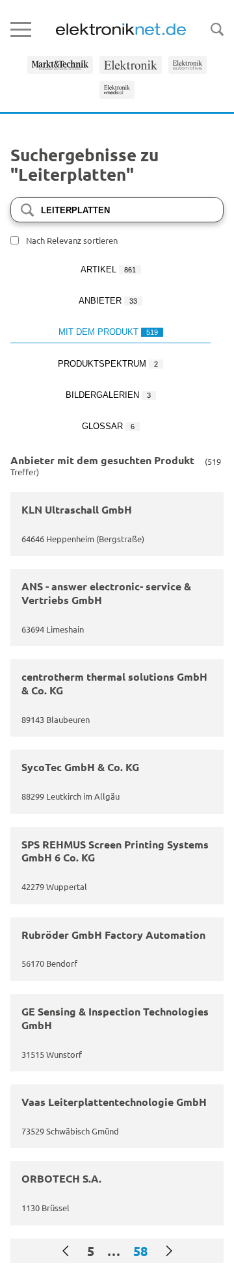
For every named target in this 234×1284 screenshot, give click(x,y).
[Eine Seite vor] (169, 1250)
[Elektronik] (130, 65)
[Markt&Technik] (60, 65)
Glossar (108, 426)
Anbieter (108, 301)
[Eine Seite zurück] (65, 1250)
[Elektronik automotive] (187, 65)
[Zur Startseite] (121, 29)
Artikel (108, 269)
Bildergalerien (108, 395)
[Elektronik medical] (117, 90)
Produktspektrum (108, 364)
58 (140, 1250)
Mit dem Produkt (108, 332)
